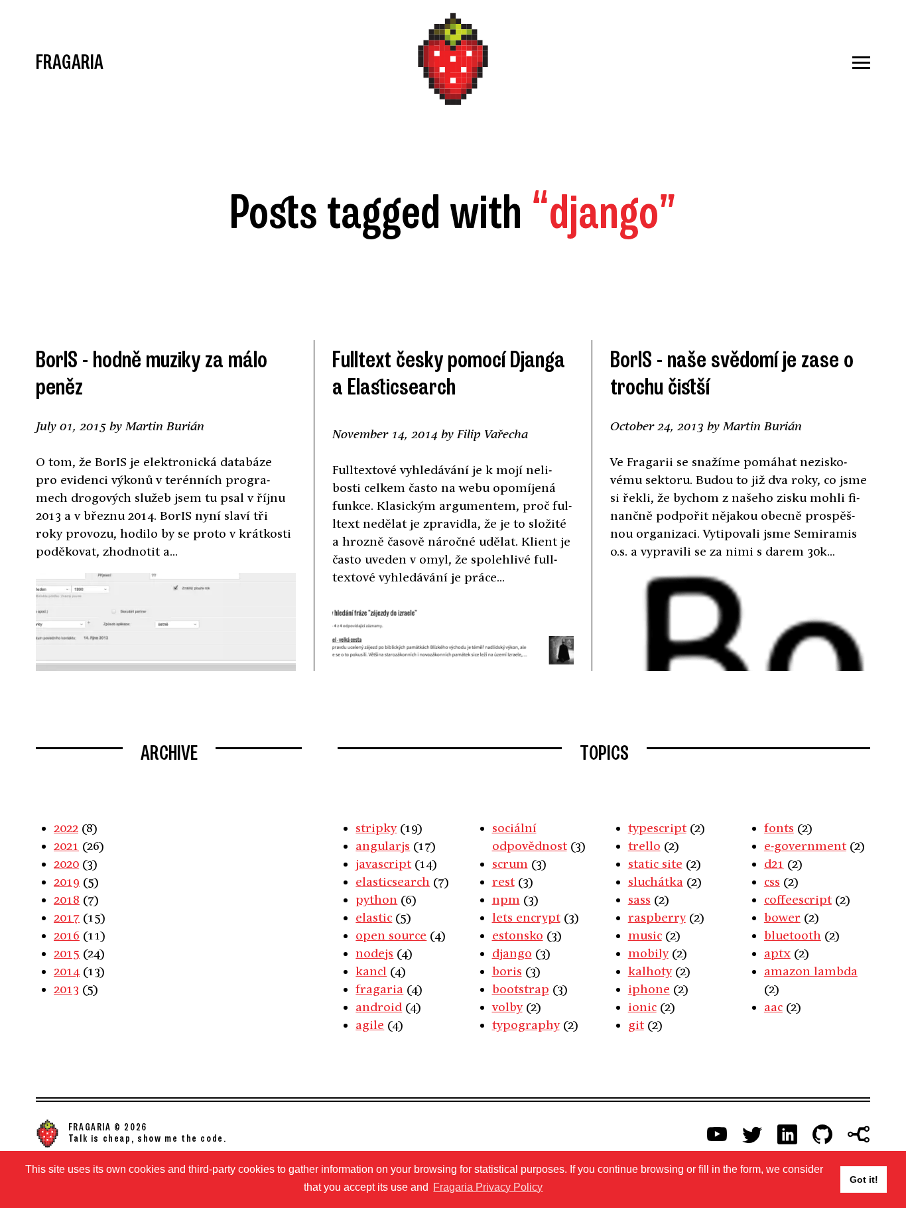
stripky (376, 828)
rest (503, 881)
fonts (779, 828)
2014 (67, 971)
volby (507, 1007)
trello (644, 846)
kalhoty (650, 971)
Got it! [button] (864, 1179)
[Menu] (731, 63)
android (379, 1007)
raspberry (657, 917)
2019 (67, 881)
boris (507, 971)
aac (773, 1007)
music (645, 935)
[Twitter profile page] (752, 1134)
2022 (66, 828)
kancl (371, 971)
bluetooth (792, 935)
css (772, 881)
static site (655, 864)
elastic (374, 917)
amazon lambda (811, 971)
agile (370, 1025)
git (636, 1025)
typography (526, 1025)
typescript (657, 828)
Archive (169, 753)
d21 (774, 864)
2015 (67, 953)
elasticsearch (393, 881)
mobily (648, 953)
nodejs (374, 953)
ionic (642, 1007)
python (376, 899)
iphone (649, 989)
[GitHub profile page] (822, 1134)
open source (391, 935)
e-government (805, 846)
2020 (66, 864)
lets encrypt (526, 917)
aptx (777, 953)
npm (506, 899)
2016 (67, 935)
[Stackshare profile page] (859, 1134)
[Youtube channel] (717, 1134)
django (512, 953)
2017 (67, 917)
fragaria (379, 989)
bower (782, 917)
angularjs (383, 846)
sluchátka (655, 881)
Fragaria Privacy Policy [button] (488, 1187)
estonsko (517, 935)
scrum (510, 864)
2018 (67, 899)
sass (639, 899)
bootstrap (520, 989)
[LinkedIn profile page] (787, 1134)
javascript (383, 864)
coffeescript (798, 899)
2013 (66, 989)
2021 (66, 846)
